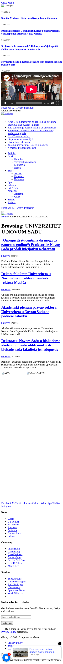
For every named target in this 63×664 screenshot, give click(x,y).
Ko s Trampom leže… (19, 136)
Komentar (19, 176)
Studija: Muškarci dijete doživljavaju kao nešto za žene (29, 18)
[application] (31, 89)
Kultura (12, 202)
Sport (10, 182)
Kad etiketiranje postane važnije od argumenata (32, 127)
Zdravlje (12, 185)
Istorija (17, 167)
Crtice (17, 196)
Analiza (18, 173)
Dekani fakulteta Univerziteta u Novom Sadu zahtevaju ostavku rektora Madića (26, 278)
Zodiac (11, 199)
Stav (10, 170)
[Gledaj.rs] (7, 113)
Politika (12, 153)
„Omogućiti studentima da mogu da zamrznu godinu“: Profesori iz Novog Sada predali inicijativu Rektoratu (30, 244)
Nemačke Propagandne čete (22, 147)
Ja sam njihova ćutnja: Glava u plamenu (28, 145)
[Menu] (2, 211)
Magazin (12, 190)
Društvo (12, 156)
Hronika (18, 159)
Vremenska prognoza (25, 162)
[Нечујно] (52, 103)
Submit (36, 654)
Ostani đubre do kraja (19, 142)
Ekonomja (19, 164)
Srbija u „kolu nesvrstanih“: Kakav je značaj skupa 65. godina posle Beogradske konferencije (29, 47)
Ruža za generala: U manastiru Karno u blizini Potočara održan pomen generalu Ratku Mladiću (30, 32)
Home (4, 216)
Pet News (13, 188)
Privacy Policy (8, 631)
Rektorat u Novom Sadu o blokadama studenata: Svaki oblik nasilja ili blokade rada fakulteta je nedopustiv (30, 345)
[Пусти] (5, 103)
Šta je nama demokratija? (20, 139)
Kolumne (19, 179)
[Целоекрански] (57, 103)
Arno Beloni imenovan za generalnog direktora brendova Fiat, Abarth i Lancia (32, 123)
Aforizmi (18, 193)
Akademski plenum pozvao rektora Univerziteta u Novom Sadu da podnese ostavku (28, 311)
